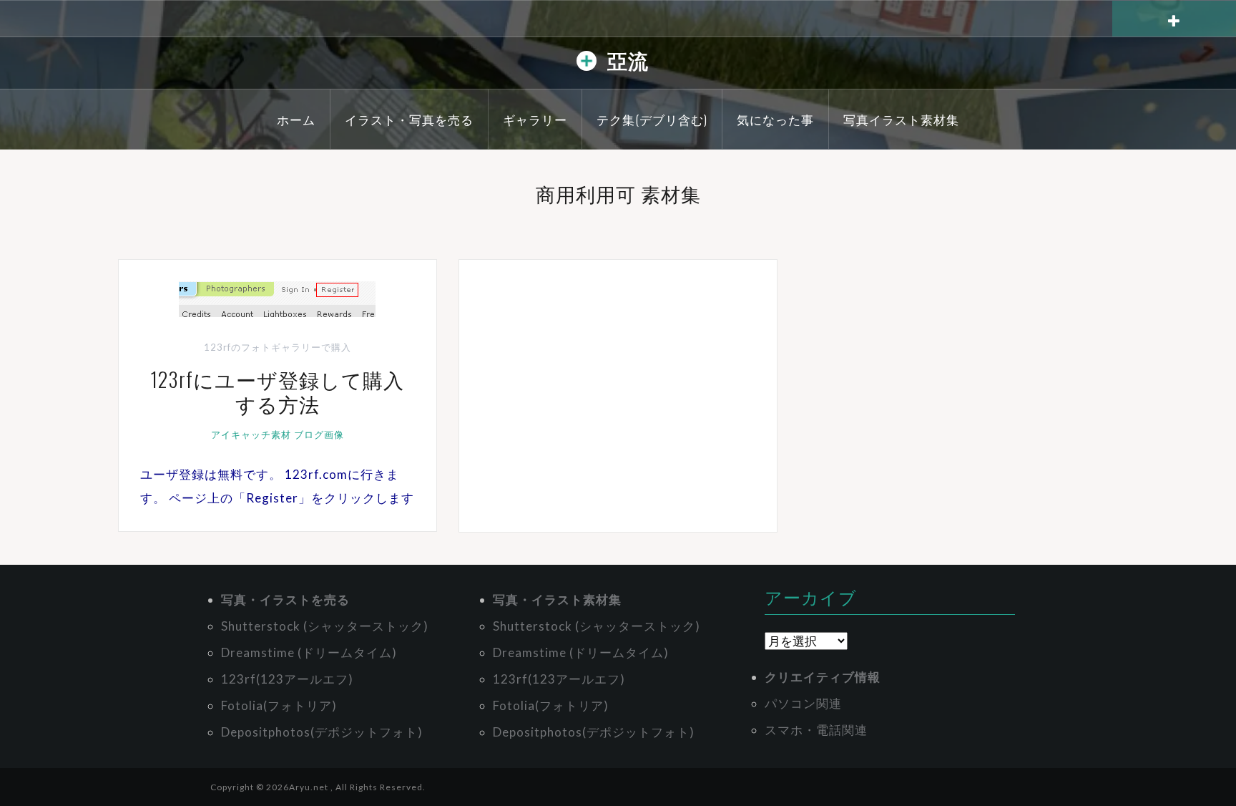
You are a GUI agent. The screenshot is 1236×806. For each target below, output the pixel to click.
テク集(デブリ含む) (652, 119)
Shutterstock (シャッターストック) (324, 625)
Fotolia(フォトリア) (279, 705)
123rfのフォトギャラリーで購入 (277, 347)
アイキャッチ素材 (251, 434)
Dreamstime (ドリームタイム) (309, 652)
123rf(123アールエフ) (287, 678)
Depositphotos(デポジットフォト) (322, 731)
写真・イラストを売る (285, 599)
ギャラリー (535, 119)
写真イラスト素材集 (901, 119)
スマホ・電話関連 (816, 729)
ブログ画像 (319, 434)
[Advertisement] (618, 395)
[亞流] (587, 64)
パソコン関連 (803, 703)
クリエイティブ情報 (823, 676)
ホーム (296, 119)
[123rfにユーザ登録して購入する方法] (277, 297)
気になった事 (775, 119)
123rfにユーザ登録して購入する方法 (277, 391)
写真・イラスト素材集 (557, 599)
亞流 (628, 59)
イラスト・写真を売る (409, 119)
